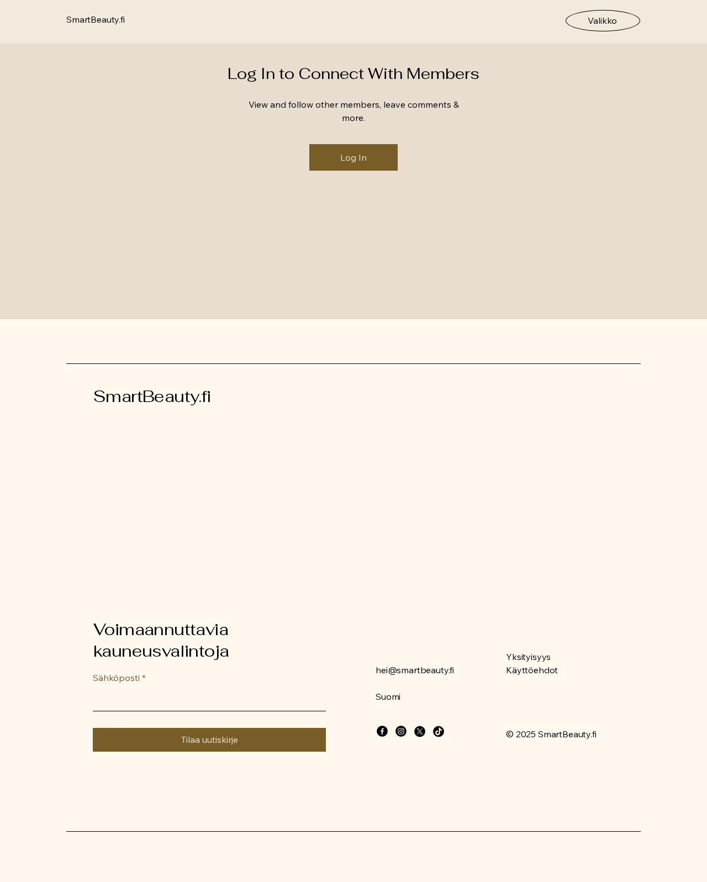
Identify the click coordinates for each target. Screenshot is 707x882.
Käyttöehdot (532, 669)
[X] (419, 731)
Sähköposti (119, 677)
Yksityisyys (528, 656)
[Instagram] (401, 731)
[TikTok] (438, 731)
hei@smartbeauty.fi (415, 669)
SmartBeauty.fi (152, 396)
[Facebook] (382, 731)
